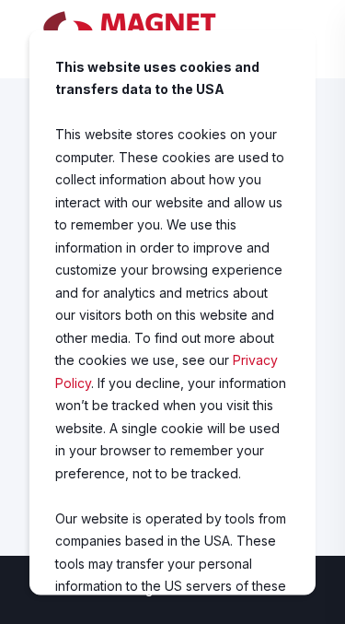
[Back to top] (317, 596)
